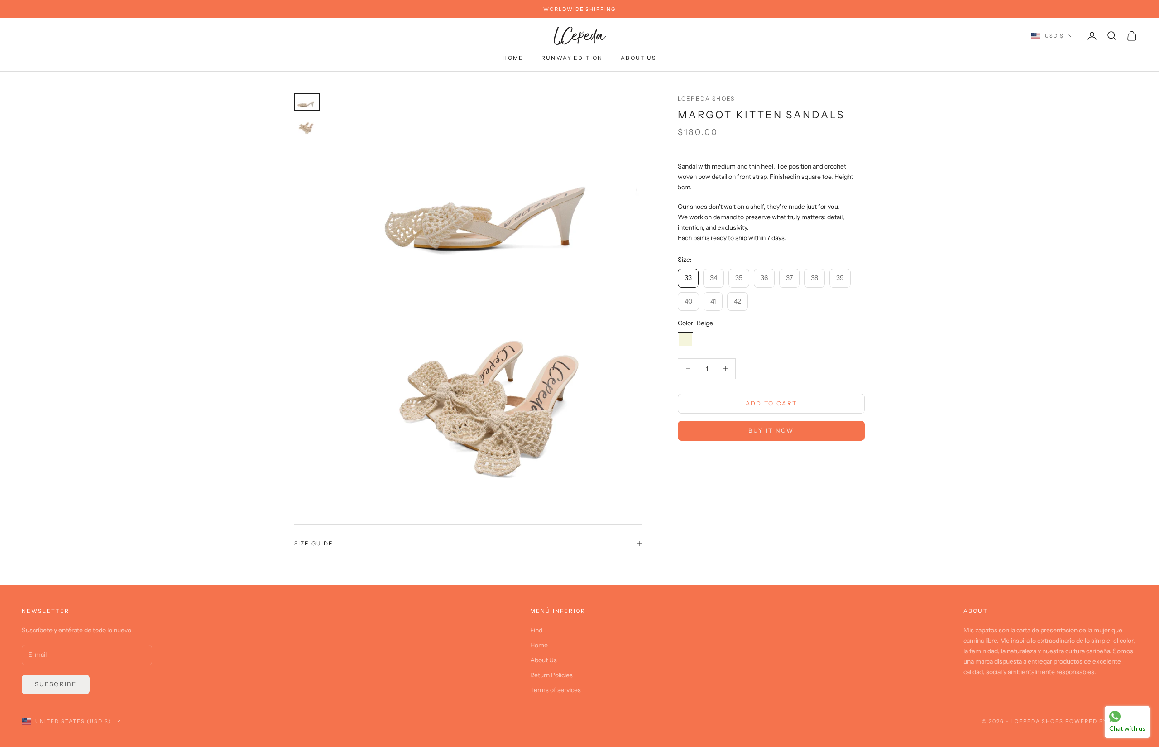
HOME (513, 58)
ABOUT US (638, 58)
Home (539, 645)
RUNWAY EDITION (572, 58)
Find (536, 630)
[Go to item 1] (307, 102)
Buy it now (771, 430)
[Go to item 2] (307, 126)
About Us (543, 660)
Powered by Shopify (1101, 721)
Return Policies (551, 675)
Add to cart (771, 403)
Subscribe (56, 684)
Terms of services (555, 690)
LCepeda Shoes (706, 98)
